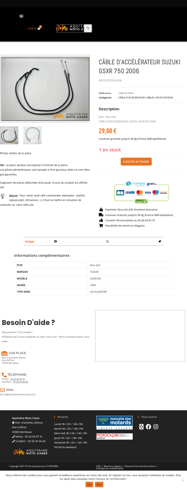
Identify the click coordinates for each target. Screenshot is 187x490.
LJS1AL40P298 (98, 291)
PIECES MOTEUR (164, 97)
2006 (93, 285)
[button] (21, 16)
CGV (98, 466)
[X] (141, 427)
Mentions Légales (113, 466)
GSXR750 (95, 278)
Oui (89, 484)
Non (99, 484)
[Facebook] (148, 427)
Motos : (13, 379)
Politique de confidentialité (109, 468)
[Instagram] (155, 427)
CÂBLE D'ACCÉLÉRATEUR (132, 97)
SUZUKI (94, 271)
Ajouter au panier (136, 161)
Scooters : (15, 381)
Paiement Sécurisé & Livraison (140, 466)
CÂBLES (150, 97)
